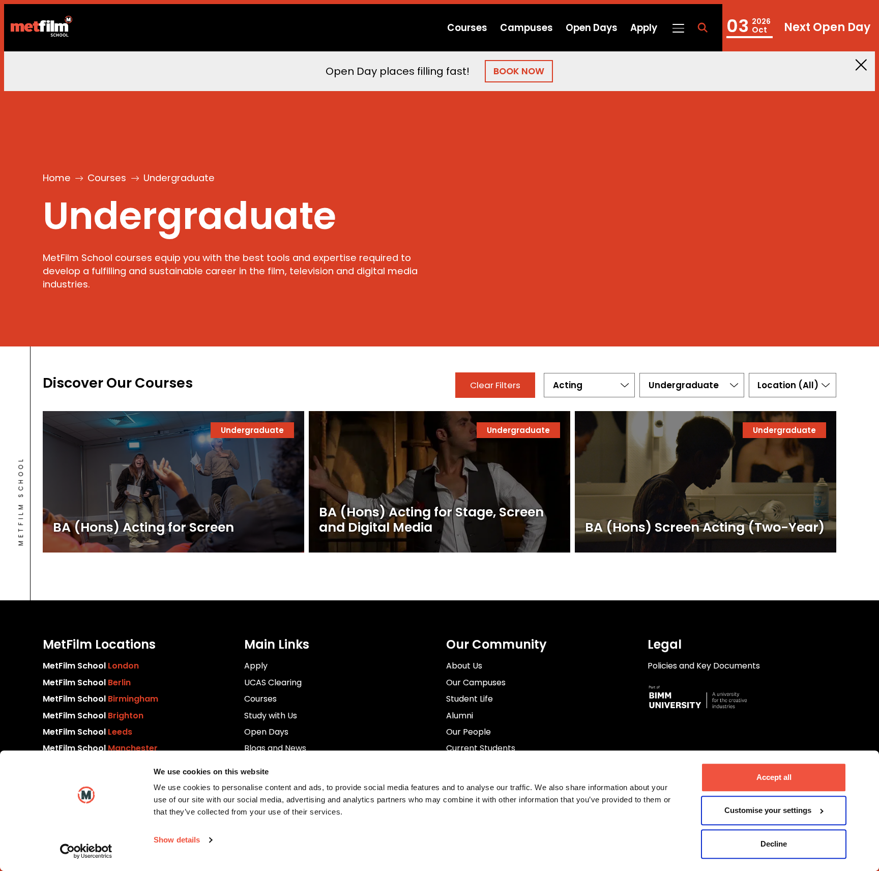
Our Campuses (476, 682)
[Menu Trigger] (677, 28)
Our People (468, 732)
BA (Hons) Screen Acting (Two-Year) (705, 527)
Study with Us (270, 715)
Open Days (592, 27)
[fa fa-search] (702, 28)
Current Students (480, 748)
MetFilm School (91, 666)
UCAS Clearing (273, 682)
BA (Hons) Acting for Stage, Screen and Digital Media (431, 519)
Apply (643, 27)
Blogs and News (275, 748)
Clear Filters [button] (495, 385)
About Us (464, 666)
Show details (177, 839)
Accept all (774, 777)
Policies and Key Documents (704, 666)
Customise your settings (767, 810)
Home (57, 177)
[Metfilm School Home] (38, 28)
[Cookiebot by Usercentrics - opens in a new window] (86, 851)
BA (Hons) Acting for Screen (143, 527)
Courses (467, 27)
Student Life (469, 699)
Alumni (459, 715)
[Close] (861, 65)
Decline (773, 843)
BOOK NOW (518, 71)
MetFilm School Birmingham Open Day (798, 27)
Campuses (526, 27)
